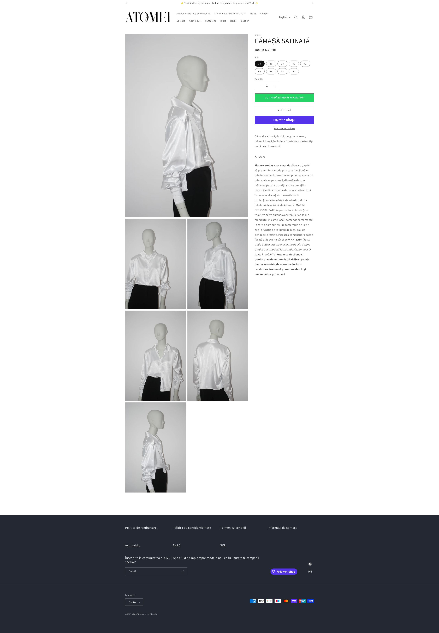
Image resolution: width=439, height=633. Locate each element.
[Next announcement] (312, 3)
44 (259, 71)
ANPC (176, 545)
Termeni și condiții (233, 528)
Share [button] (262, 156)
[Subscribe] (183, 571)
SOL (223, 545)
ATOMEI (135, 614)
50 (294, 71)
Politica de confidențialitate (192, 528)
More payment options (284, 128)
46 (271, 71)
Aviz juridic (132, 545)
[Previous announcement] (126, 3)
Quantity (259, 79)
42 (305, 63)
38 (282, 63)
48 (282, 71)
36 (271, 63)
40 (294, 63)
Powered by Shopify (148, 614)
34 (259, 63)
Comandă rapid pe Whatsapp (284, 97)
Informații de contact (282, 528)
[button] (295, 17)
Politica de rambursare (141, 528)
